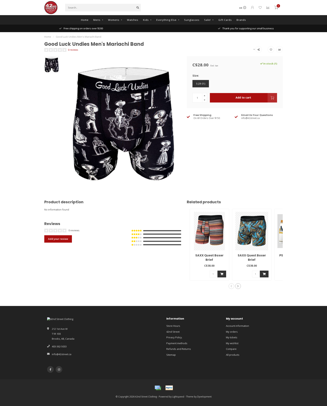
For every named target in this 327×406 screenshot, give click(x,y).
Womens (113, 20)
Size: (195, 75)
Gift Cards (225, 20)
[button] (231, 286)
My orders (232, 331)
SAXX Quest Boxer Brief (209, 257)
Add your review (58, 239)
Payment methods (176, 343)
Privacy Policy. (174, 337)
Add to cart (243, 97)
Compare (231, 349)
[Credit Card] (158, 388)
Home (85, 20)
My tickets (231, 337)
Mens (96, 20)
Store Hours (173, 326)
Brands (241, 20)
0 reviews (73, 49)
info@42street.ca (61, 354)
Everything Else (166, 20)
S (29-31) (200, 83)
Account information (237, 326)
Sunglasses (191, 20)
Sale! (207, 20)
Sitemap (171, 354)
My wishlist (232, 343)
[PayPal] (169, 388)
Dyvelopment (204, 396)
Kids (146, 20)
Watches (132, 20)
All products (232, 354)
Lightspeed (178, 396)
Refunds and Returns (178, 349)
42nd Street (173, 331)
